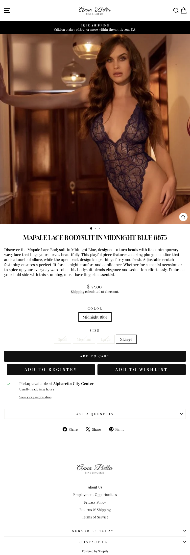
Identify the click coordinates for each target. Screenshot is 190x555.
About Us (95, 487)
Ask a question (95, 414)
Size (95, 330)
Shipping (77, 291)
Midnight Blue (95, 317)
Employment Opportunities (95, 494)
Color (95, 308)
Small (62, 339)
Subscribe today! (93, 531)
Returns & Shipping (95, 509)
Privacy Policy (95, 502)
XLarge (126, 339)
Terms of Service (95, 516)
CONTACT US (93, 542)
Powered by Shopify (95, 551)
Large (106, 339)
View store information (35, 397)
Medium (84, 339)
